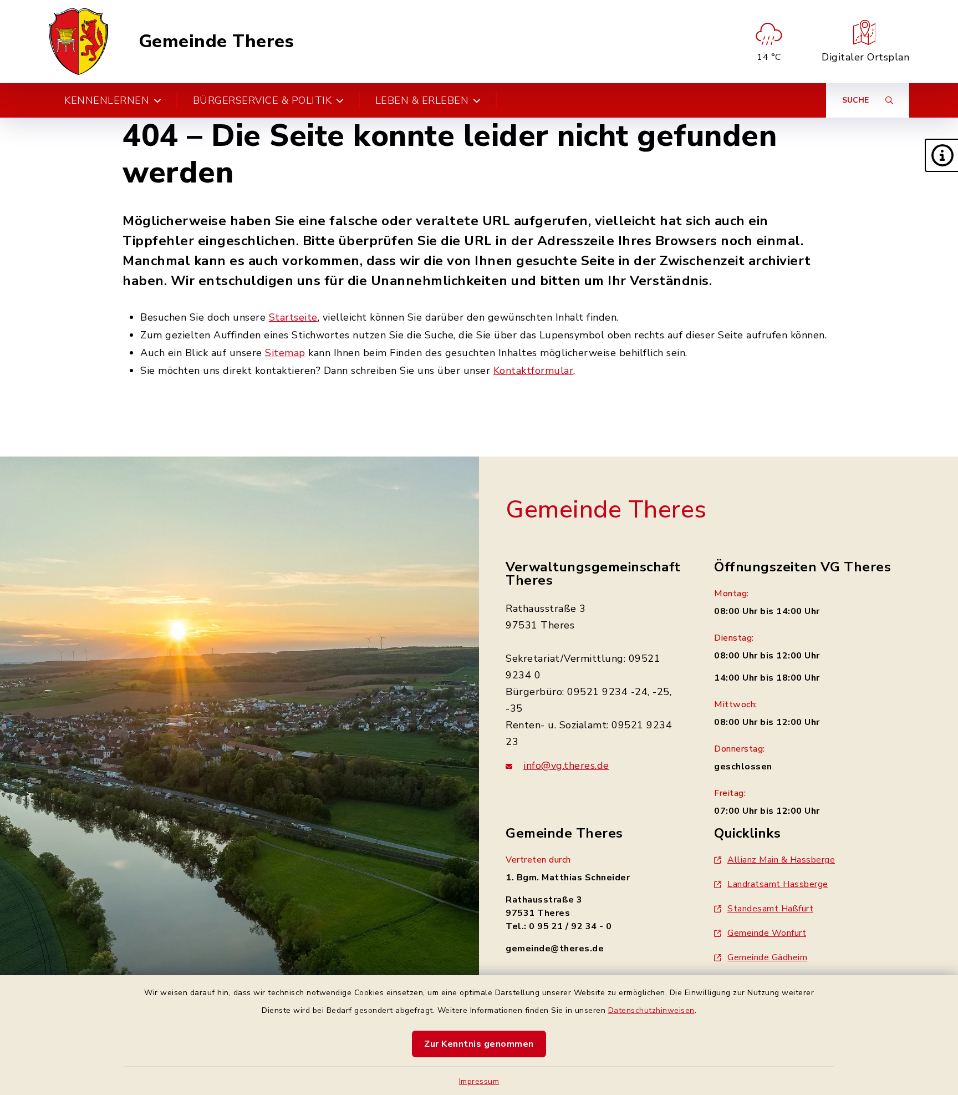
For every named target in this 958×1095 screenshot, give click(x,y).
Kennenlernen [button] (106, 100)
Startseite (293, 317)
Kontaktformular (533, 370)
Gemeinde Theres (216, 41)
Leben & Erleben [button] (422, 100)
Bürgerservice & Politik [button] (262, 100)
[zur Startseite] (78, 42)
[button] (941, 155)
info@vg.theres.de (566, 765)
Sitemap (285, 352)
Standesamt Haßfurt (770, 909)
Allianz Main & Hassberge (781, 860)
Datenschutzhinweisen (651, 1010)
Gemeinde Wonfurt (766, 933)
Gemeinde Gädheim (767, 957)
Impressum (479, 1081)
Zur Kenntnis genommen (479, 1044)
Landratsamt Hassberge (777, 884)
